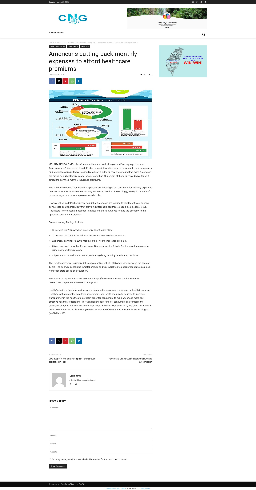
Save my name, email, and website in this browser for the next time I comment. (90, 459)
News (59, 42)
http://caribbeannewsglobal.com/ (82, 380)
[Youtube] (205, 2)
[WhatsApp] (72, 81)
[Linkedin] (197, 2)
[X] (201, 2)
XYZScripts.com (143, 488)
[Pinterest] (65, 81)
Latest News (85, 47)
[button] (203, 34)
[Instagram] (193, 2)
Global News (69, 42)
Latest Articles (73, 47)
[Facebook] (189, 2)
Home (51, 42)
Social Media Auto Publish (116, 488)
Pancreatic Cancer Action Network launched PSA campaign (130, 360)
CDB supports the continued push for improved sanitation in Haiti (72, 360)
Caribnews (75, 375)
